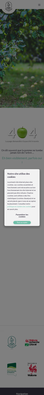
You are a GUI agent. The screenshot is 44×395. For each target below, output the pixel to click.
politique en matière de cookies (19, 206)
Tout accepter (22, 222)
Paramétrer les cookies (22, 216)
